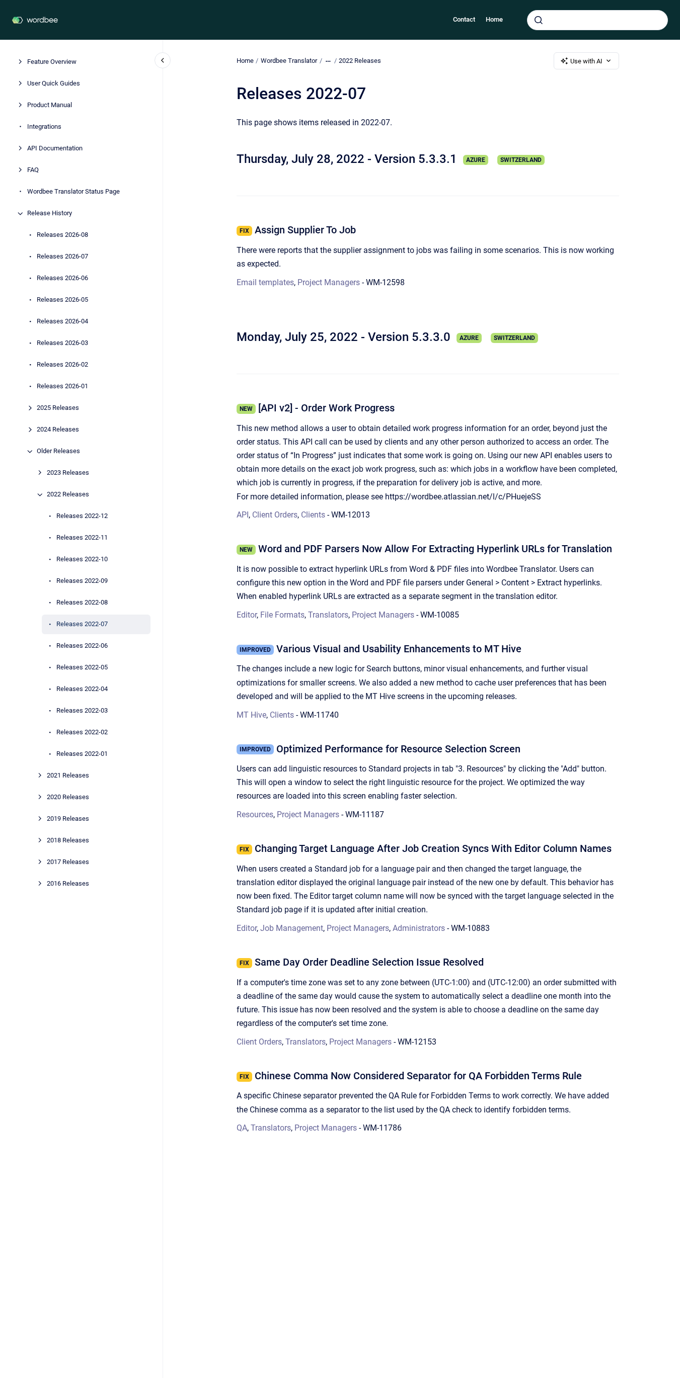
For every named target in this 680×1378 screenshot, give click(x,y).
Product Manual (49, 105)
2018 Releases (68, 840)
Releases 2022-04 (82, 689)
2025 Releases (58, 408)
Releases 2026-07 (62, 257)
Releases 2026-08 (62, 235)
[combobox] (597, 20)
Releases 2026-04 (62, 321)
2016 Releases (68, 884)
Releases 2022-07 (82, 624)
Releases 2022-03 (82, 711)
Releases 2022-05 (82, 667)
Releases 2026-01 (62, 386)
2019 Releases (68, 819)
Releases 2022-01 (82, 754)
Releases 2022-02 (82, 732)
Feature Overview (52, 62)
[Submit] (539, 20)
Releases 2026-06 (62, 278)
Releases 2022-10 (82, 559)
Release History (49, 213)
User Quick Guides (53, 84)
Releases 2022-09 (82, 581)
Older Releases (58, 451)
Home (494, 19)
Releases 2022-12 (82, 516)
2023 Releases (68, 473)
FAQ (33, 170)
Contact (464, 19)
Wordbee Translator (289, 60)
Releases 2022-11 (82, 538)
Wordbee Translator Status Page (73, 192)
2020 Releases (68, 797)
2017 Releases (68, 862)
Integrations (44, 127)
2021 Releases (68, 776)
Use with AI (586, 61)
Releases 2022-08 (82, 603)
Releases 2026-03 (62, 343)
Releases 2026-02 (62, 365)
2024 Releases (58, 430)
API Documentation (55, 148)
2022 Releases (68, 494)
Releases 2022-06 (82, 646)
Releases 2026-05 (62, 300)
